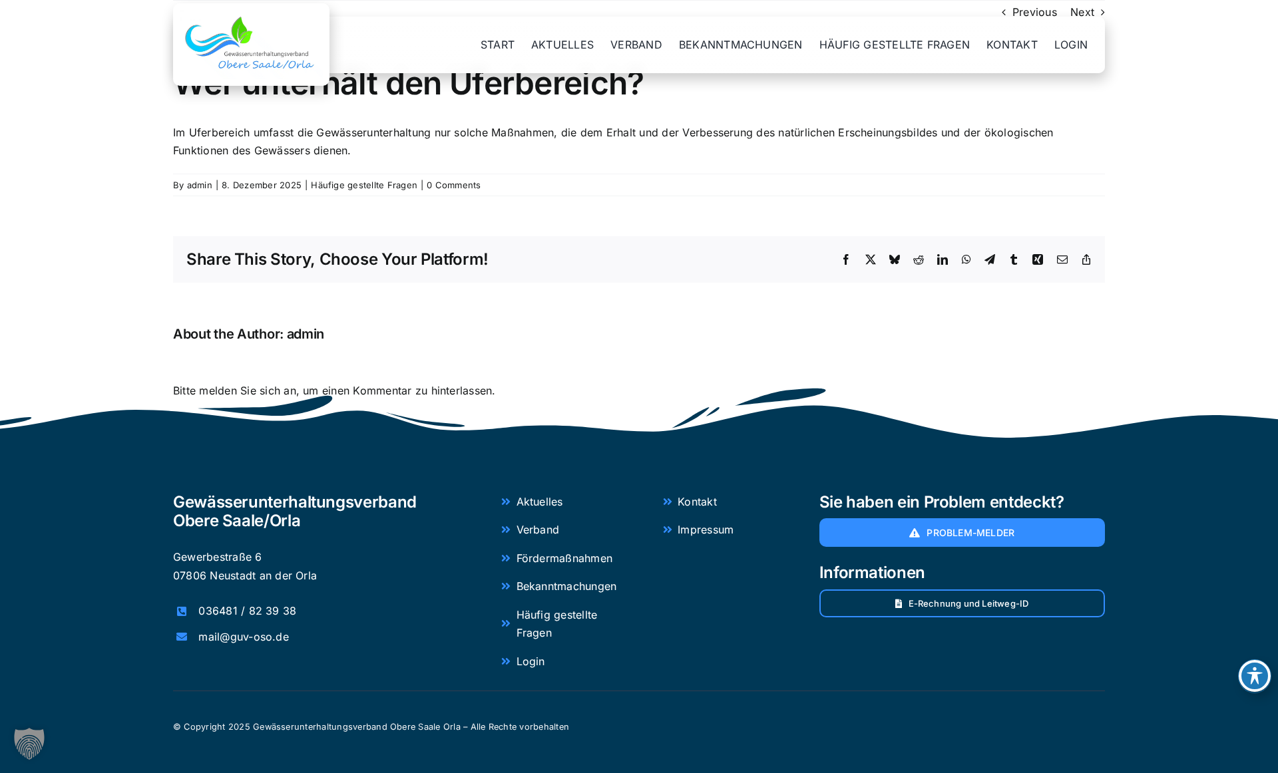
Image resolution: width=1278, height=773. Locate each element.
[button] (29, 743)
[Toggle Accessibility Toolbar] (1255, 676)
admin (199, 185)
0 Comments (454, 185)
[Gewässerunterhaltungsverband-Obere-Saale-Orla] (251, 15)
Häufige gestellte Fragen (364, 185)
